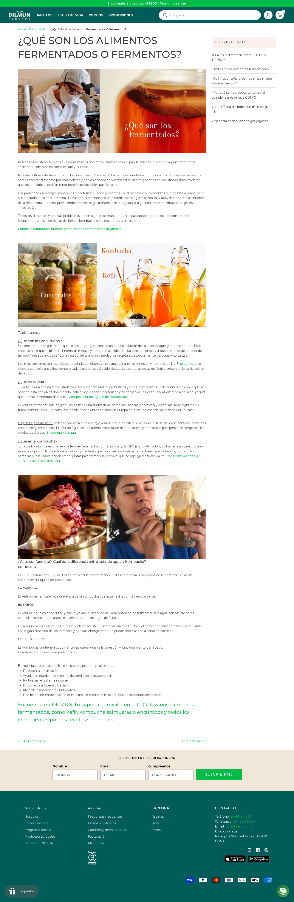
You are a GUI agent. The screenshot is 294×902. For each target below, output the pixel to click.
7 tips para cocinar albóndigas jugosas (240, 121)
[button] (283, 891)
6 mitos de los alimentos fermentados (240, 69)
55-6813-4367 (241, 816)
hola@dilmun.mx (238, 826)
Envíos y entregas (102, 823)
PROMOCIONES (120, 15)
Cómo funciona (36, 823)
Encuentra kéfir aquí (61, 433)
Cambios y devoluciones (107, 830)
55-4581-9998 (244, 821)
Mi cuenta (96, 843)
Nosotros (32, 816)
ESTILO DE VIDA (70, 15)
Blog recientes (192, 741)
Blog (155, 823)
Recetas (158, 816)
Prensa (157, 830)
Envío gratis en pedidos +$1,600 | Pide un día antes (147, 3)
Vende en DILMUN (39, 843)
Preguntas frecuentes (105, 816)
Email (105, 766)
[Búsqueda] (165, 15)
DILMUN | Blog (39, 29)
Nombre (60, 766)
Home (22, 29)
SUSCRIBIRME (219, 774)
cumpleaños (159, 766)
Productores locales (40, 836)
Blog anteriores (33, 741)
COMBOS (96, 15)
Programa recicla (38, 830)
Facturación (97, 836)
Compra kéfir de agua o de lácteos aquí (98, 397)
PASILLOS (44, 15)
